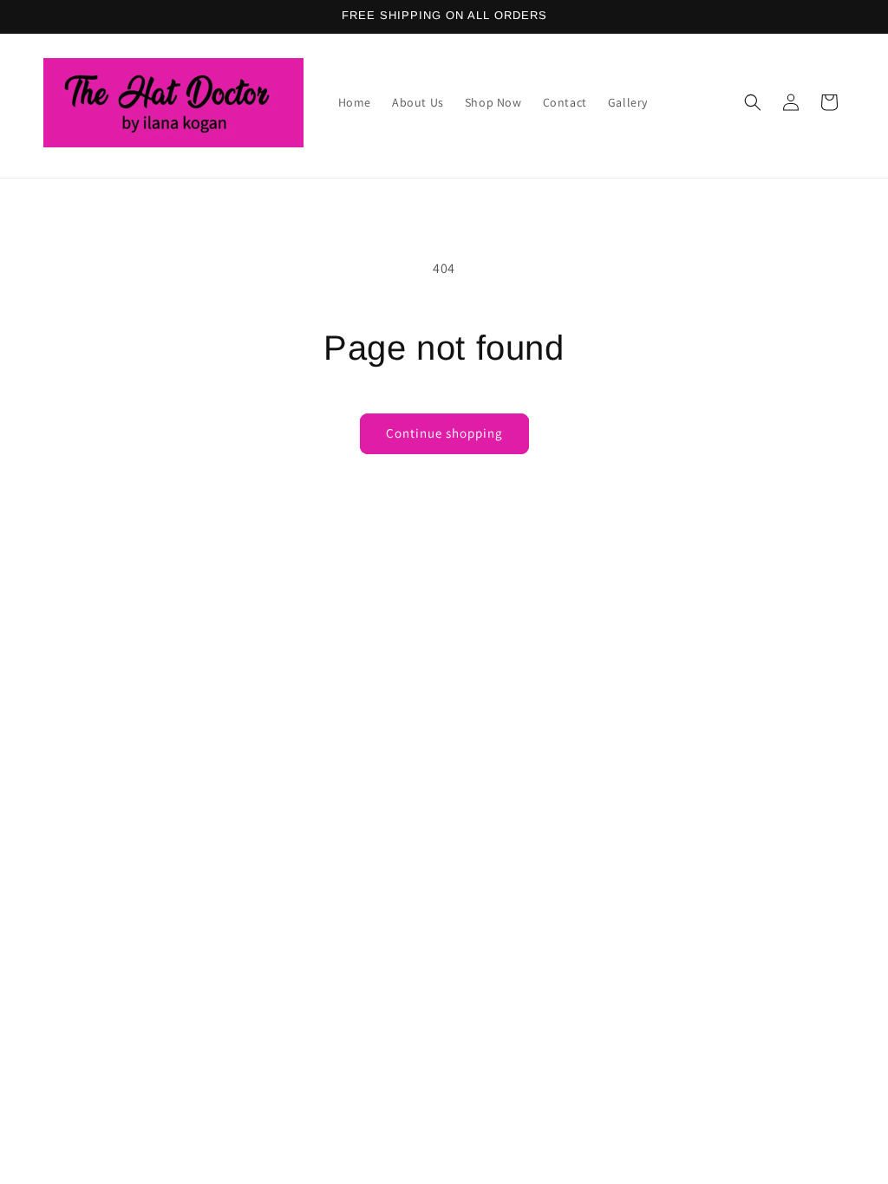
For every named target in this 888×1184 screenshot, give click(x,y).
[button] (753, 102)
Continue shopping (444, 433)
